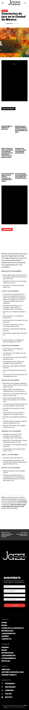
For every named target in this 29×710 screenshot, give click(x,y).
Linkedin (9, 690)
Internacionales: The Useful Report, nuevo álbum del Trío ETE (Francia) (21, 176)
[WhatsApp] (3, 235)
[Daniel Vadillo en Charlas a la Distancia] (7, 118)
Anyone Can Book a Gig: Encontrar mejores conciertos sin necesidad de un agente (7, 177)
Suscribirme (14, 605)
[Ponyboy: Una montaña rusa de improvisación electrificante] (21, 141)
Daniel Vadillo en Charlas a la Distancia (6, 127)
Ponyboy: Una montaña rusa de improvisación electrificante (20, 151)
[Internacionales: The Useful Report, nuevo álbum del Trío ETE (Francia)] (21, 166)
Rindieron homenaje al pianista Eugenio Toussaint (7, 535)
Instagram (10, 687)
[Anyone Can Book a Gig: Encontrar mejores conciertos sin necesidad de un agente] (7, 166)
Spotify (9, 697)
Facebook (10, 683)
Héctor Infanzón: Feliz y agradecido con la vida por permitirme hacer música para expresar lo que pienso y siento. (7, 153)
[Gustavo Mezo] (2, 23)
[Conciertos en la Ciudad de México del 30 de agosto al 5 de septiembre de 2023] (21, 118)
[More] (21, 235)
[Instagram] (2, 687)
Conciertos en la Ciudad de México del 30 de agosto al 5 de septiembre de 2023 (21, 129)
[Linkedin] (2, 690)
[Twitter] (12, 235)
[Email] (17, 235)
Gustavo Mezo (9, 23)
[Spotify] (2, 697)
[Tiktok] (2, 694)
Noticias (4, 10)
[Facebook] (8, 235)
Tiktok (8, 694)
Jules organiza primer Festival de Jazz (22, 535)
